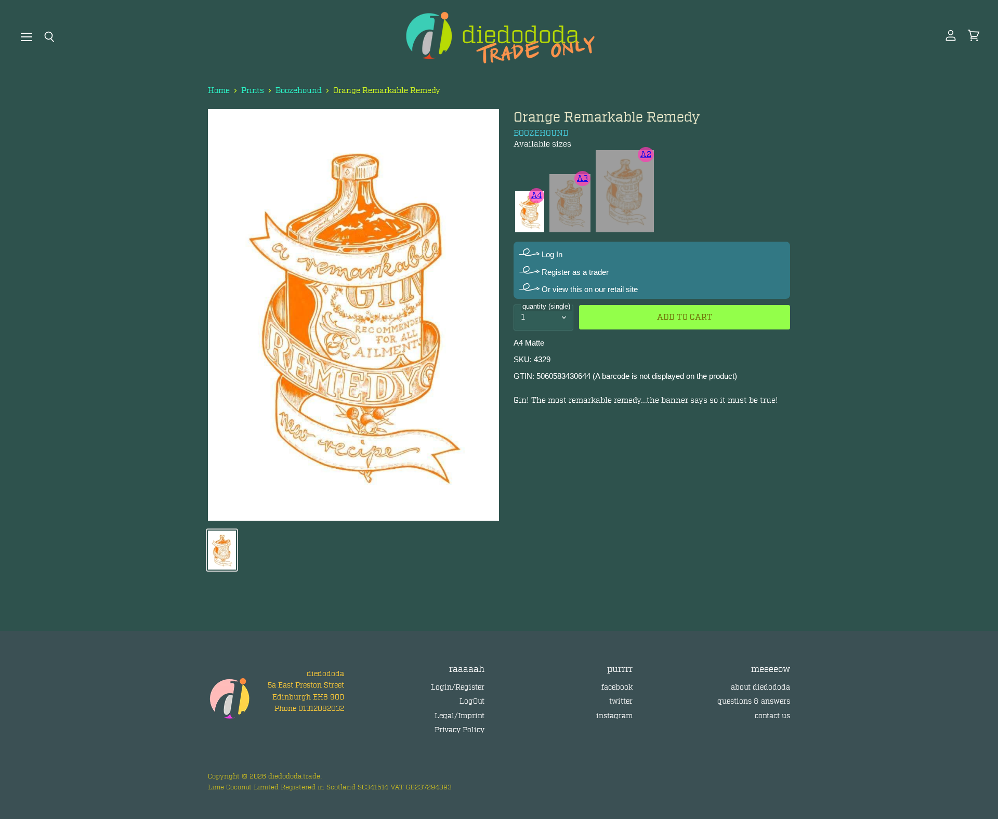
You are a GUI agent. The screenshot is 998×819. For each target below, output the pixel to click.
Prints (252, 90)
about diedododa (760, 687)
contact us (772, 715)
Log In (551, 254)
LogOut (471, 701)
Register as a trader (574, 272)
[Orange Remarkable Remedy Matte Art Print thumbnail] (222, 550)
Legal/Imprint (459, 715)
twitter (621, 701)
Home (219, 90)
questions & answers (753, 701)
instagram (614, 715)
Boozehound (298, 90)
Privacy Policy (459, 729)
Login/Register (457, 687)
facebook (617, 687)
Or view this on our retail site (589, 289)
